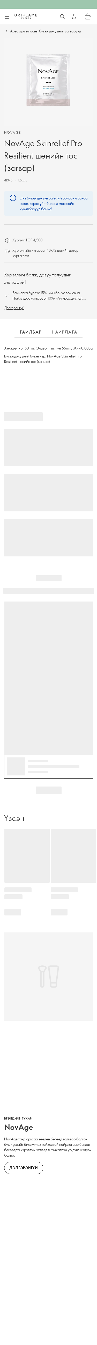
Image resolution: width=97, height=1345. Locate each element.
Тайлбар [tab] (30, 332)
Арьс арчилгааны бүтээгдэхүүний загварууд (45, 31)
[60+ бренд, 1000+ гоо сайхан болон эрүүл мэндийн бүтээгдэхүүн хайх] (62, 16)
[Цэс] (7, 17)
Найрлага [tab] (65, 332)
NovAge (12, 132)
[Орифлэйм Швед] (26, 16)
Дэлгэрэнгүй (14, 307)
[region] (48, 82)
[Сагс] (87, 16)
